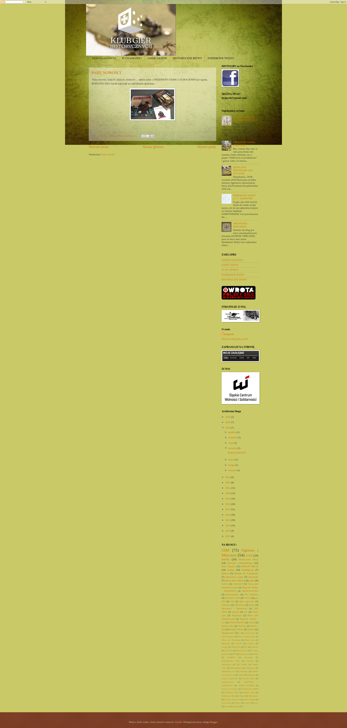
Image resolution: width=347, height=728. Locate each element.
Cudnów (250, 643)
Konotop (250, 661)
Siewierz (251, 675)
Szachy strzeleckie (230, 678)
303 (232, 601)
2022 (228, 482)
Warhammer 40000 (250, 689)
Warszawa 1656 (232, 692)
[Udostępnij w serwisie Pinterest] (152, 136)
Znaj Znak (226, 703)
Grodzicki (229, 650)
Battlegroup (247, 570)
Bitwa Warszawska (246, 636)
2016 (228, 514)
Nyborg (242, 626)
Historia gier (242, 650)
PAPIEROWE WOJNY (221, 58)
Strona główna (153, 147)
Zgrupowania (228, 633)
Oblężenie (250, 668)
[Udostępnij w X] (147, 136)
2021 (228, 488)
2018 (228, 504)
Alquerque (237, 615)
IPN (234, 654)
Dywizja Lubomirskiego (239, 563)
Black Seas (250, 640)
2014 (228, 525)
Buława (225, 573)
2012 (228, 536)
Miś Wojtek (242, 664)
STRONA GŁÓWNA (104, 58)
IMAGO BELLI (250, 566)
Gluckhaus (239, 605)
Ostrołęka (244, 671)
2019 (228, 498)
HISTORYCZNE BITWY (187, 58)
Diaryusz (226, 605)
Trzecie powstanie (229, 689)
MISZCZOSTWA (250, 591)
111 (246, 612)
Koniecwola (227, 626)
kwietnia (232, 448)
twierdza (236, 706)
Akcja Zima (250, 633)
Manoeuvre (226, 664)
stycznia (232, 470)
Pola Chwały (228, 566)
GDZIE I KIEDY (157, 58)
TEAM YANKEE (246, 685)
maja (231, 442)
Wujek (242, 696)
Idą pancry (244, 654)
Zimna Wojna (249, 699)
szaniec (235, 612)
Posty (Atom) (108, 154)
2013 (228, 530)
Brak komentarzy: (127, 135)
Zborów (251, 629)
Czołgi (224, 647)
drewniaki (253, 577)
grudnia (232, 432)
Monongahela (232, 594)
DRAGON (236, 647)
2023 (228, 477)
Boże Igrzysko (247, 601)
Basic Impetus (228, 636)
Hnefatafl (237, 584)
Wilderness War (228, 696)
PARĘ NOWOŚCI (106, 72)
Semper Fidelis (236, 629)
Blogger (213, 722)
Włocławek (253, 696)
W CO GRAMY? (132, 58)
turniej (225, 559)
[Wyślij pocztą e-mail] (142, 136)
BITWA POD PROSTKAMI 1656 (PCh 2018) (243, 170)
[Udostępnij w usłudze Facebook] (150, 136)
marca (231, 459)
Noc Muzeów (251, 594)
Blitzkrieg (226, 643)
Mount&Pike (236, 668)
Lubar (252, 605)
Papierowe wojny (234, 577)
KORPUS (231, 657)
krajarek (229, 334)
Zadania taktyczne (232, 699)
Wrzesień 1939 (232, 598)
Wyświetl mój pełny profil (235, 339)
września (233, 437)
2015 (228, 520)
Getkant (255, 647)
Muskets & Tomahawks (246, 573)
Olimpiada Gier (228, 671)
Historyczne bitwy (248, 559)
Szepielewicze (228, 682)
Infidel (255, 654)
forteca (247, 598)
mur (256, 703)
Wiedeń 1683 (249, 692)
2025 (228, 422)
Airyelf (178, 722)
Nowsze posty (99, 147)
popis (252, 580)
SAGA (241, 675)
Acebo (225, 584)
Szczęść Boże (248, 678)
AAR (249, 555)
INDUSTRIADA (237, 622)
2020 (228, 493)
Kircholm (249, 657)
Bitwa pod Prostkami (231, 640)
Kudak (231, 570)
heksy (237, 703)
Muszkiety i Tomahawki (234, 608)
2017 (228, 509)
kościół (247, 703)
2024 (228, 427)
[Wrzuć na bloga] (145, 136)
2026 (228, 417)
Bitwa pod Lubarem (235, 580)
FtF (246, 647)
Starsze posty (206, 147)
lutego (231, 465)
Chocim (238, 643)
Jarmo (252, 622)
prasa (227, 706)
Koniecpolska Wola (231, 661)
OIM (225, 550)
